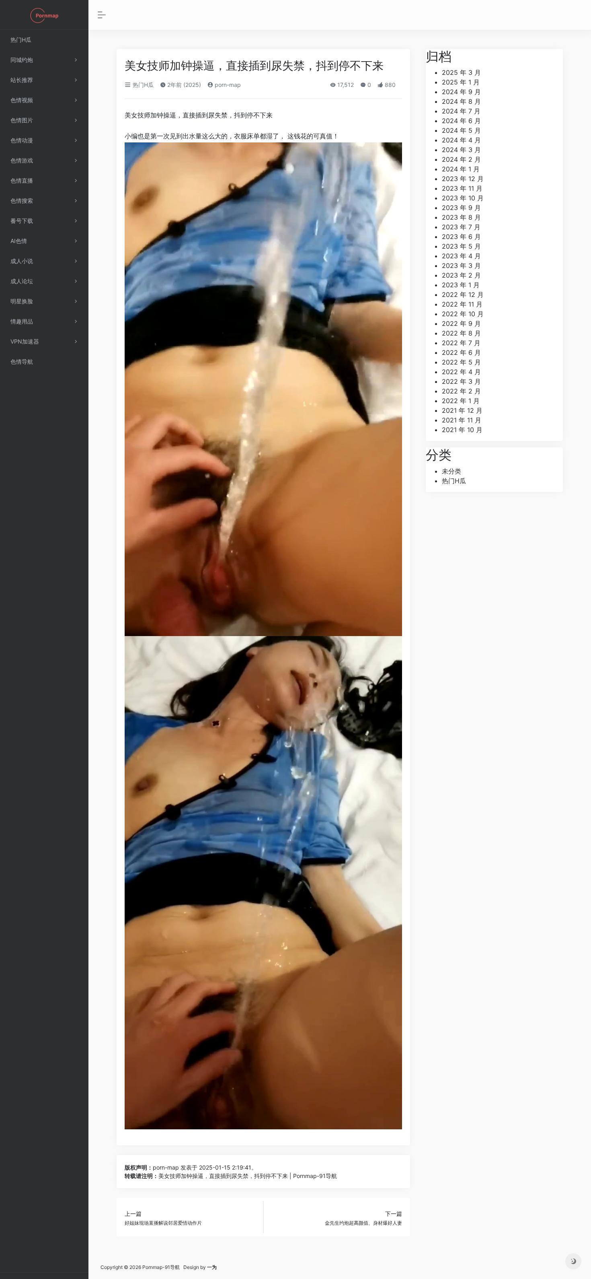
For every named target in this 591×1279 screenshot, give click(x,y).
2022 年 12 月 (463, 294)
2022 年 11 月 (462, 304)
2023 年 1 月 (461, 285)
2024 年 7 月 (461, 111)
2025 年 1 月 (461, 82)
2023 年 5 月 (461, 246)
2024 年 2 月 (461, 159)
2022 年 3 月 (461, 381)
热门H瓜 (142, 84)
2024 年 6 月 (461, 121)
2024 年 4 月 (461, 140)
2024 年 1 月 (461, 169)
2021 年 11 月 (461, 420)
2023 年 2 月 (461, 275)
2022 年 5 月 (461, 362)
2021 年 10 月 (462, 430)
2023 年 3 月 (461, 266)
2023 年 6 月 (461, 237)
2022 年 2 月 (461, 391)
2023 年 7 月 (461, 227)
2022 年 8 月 (461, 333)
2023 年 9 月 (461, 208)
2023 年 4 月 (461, 256)
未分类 (451, 471)
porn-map (227, 84)
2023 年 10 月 (463, 198)
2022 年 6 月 (461, 352)
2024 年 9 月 (461, 92)
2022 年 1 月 (461, 401)
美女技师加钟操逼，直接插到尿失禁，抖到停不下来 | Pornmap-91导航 (247, 1175)
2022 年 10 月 (463, 314)
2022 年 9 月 (461, 323)
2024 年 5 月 (461, 130)
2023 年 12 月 (463, 179)
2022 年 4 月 (461, 372)
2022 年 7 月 (461, 343)
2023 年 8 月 (461, 217)
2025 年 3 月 (461, 72)
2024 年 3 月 (461, 150)
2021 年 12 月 (462, 410)
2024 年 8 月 (461, 101)
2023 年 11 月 (462, 188)
